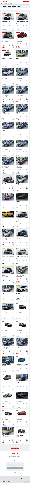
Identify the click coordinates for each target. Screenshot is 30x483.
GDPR (15, 472)
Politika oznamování (15, 473)
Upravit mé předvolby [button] (8, 481)
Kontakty (26, 1)
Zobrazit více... (15, 448)
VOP (15, 474)
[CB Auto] (4, 1)
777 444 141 (20, 1)
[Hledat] (1, 3)
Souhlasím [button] (2, 481)
